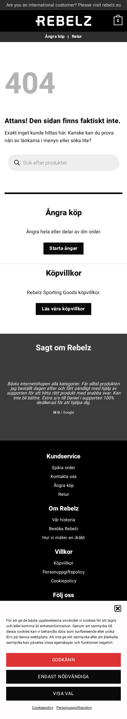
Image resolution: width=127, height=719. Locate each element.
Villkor (63, 551)
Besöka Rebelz (63, 529)
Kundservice (63, 456)
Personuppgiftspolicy (74, 707)
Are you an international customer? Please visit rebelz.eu (63, 5)
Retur (63, 494)
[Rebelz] (63, 21)
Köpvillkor (63, 563)
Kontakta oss (63, 476)
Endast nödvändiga (63, 676)
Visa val (63, 693)
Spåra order (63, 467)
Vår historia (63, 520)
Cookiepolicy (42, 707)
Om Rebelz (64, 508)
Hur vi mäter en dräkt (63, 537)
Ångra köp (64, 485)
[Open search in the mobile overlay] (63, 162)
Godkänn (63, 659)
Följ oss (63, 595)
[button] (118, 608)
